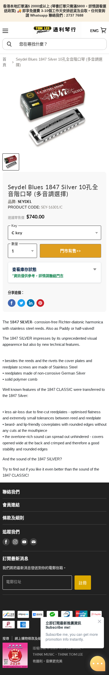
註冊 (83, 582)
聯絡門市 (56, 275)
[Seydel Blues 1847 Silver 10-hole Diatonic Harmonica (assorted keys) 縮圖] (11, 162)
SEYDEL (25, 201)
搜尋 (6, 638)
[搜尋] (9, 44)
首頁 (4, 62)
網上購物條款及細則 (29, 638)
